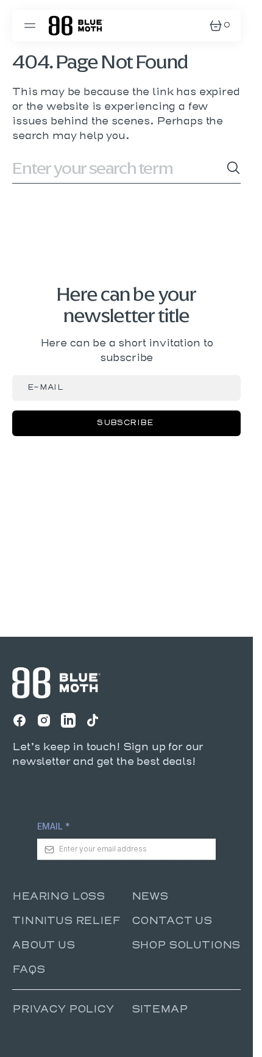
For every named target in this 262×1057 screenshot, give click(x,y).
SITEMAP (160, 1009)
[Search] (233, 167)
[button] (31, 25)
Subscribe (125, 423)
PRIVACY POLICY (63, 1009)
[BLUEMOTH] (76, 25)
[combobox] (119, 168)
